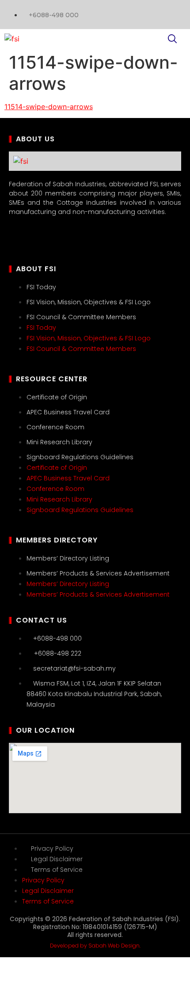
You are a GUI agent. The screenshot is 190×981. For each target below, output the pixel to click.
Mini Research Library (59, 442)
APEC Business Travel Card (68, 412)
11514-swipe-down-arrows (48, 106)
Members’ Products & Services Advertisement (98, 573)
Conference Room (55, 427)
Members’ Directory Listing (68, 558)
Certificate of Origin (57, 397)
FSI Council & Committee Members (81, 317)
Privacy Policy (52, 848)
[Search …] (172, 40)
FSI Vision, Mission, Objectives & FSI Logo (89, 302)
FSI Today (41, 287)
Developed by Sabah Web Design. (95, 945)
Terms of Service (57, 869)
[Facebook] (174, 13)
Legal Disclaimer (57, 859)
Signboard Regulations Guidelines (80, 457)
